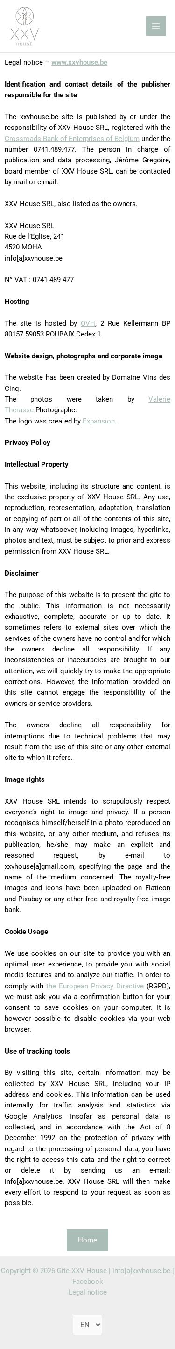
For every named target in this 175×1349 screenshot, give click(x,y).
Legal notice (88, 1292)
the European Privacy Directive (95, 986)
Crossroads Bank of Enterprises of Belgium (72, 138)
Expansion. (100, 421)
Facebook (87, 1281)
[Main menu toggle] (156, 26)
